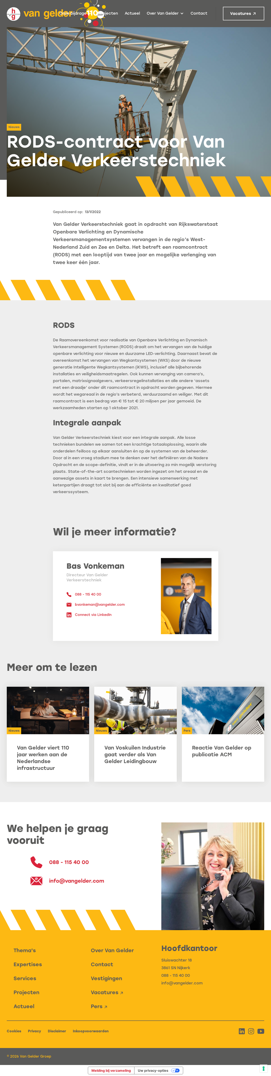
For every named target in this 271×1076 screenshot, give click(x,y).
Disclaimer (57, 1031)
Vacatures (240, 13)
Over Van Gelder (112, 950)
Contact (199, 13)
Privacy (34, 1031)
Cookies (14, 1031)
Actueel (132, 13)
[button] (75, 13)
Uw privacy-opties (153, 1070)
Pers (96, 1006)
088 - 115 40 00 (175, 975)
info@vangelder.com (182, 983)
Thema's (25, 950)
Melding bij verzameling (111, 1070)
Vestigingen (106, 978)
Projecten (108, 13)
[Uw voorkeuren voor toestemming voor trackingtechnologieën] (264, 1069)
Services (25, 978)
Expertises (28, 964)
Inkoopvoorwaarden (91, 1031)
